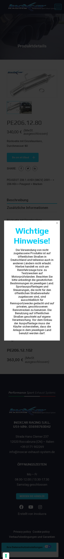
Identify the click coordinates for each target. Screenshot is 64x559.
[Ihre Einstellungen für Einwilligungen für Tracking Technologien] (6, 556)
